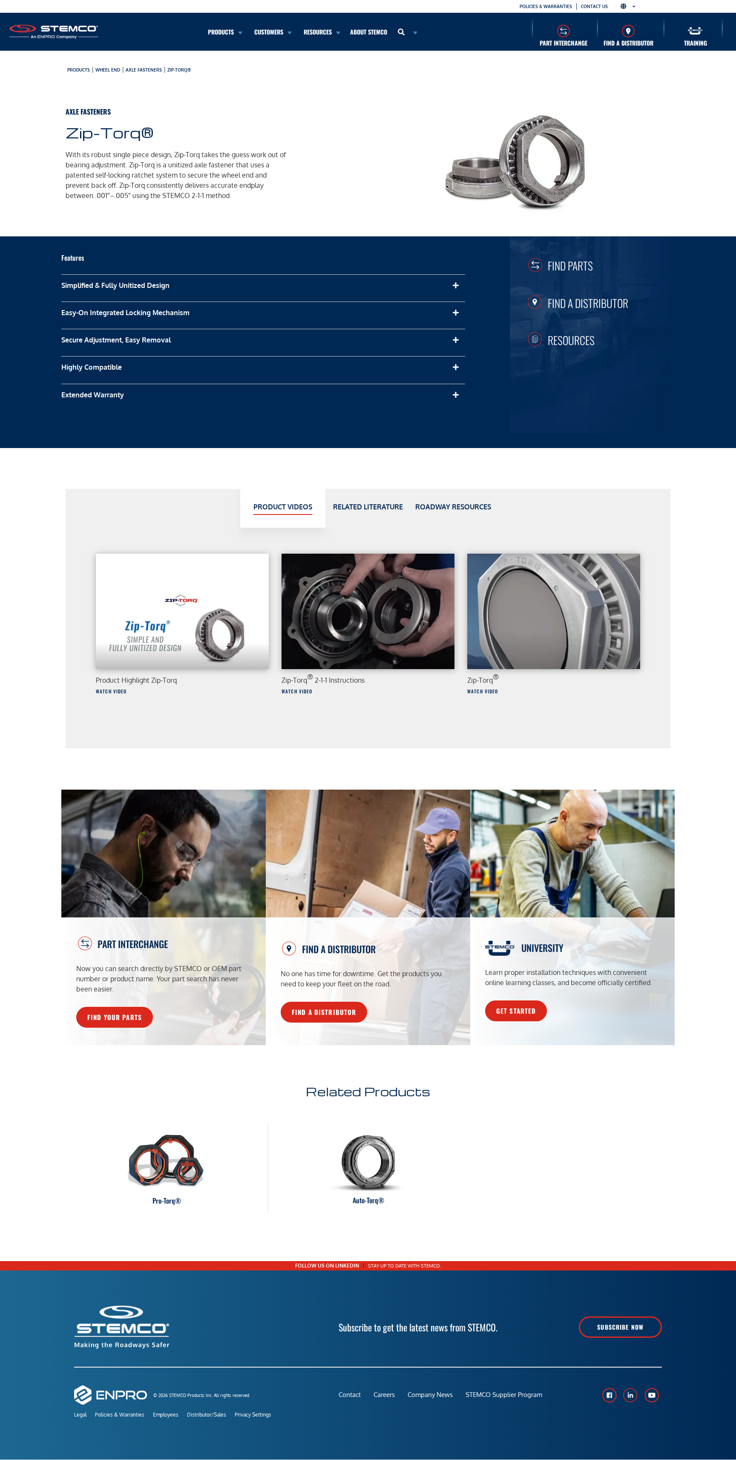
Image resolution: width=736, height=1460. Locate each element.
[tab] (282, 508)
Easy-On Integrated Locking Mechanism (125, 312)
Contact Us (594, 6)
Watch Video (111, 691)
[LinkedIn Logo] (630, 1395)
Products (78, 69)
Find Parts (570, 265)
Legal (80, 1414)
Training (695, 42)
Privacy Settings (253, 1414)
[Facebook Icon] (609, 1395)
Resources (571, 340)
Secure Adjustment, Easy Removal (116, 340)
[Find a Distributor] (628, 30)
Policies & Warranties (546, 6)
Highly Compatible (91, 367)
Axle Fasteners (144, 69)
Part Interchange (563, 42)
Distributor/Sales (206, 1414)
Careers (384, 1395)
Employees (165, 1414)
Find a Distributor (628, 42)
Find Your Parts (114, 1017)
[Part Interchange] (563, 30)
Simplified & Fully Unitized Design (115, 285)
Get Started (516, 1010)
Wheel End (107, 69)
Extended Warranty (92, 395)
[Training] (695, 30)
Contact (350, 1395)
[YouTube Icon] (651, 1395)
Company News (430, 1395)
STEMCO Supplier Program (504, 1395)
